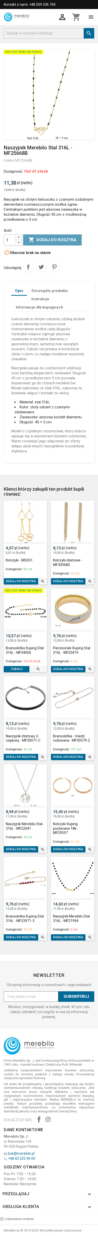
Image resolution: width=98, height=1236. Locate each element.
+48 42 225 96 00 (21, 1158)
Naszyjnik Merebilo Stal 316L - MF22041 (24, 826)
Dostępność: (13, 171)
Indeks (9, 160)
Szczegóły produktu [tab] (49, 290)
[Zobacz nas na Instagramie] (48, 1120)
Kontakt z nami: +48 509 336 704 (30, 5)
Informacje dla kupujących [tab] (39, 307)
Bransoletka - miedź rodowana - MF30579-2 (71, 738)
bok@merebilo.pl (21, 1153)
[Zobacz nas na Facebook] (39, 1120)
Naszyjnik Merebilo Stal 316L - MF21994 (71, 918)
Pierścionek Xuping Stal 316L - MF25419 (71, 650)
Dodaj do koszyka (52, 240)
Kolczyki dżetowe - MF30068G (67, 562)
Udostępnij (28, 267)
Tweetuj (41, 267)
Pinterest (54, 267)
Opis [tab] (19, 290)
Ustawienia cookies (19, 1219)
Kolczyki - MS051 (19, 560)
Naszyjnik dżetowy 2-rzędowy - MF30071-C (23, 738)
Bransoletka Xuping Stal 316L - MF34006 (25, 650)
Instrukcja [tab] (40, 299)
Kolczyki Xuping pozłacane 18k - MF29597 (65, 828)
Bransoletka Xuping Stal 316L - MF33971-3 (25, 918)
